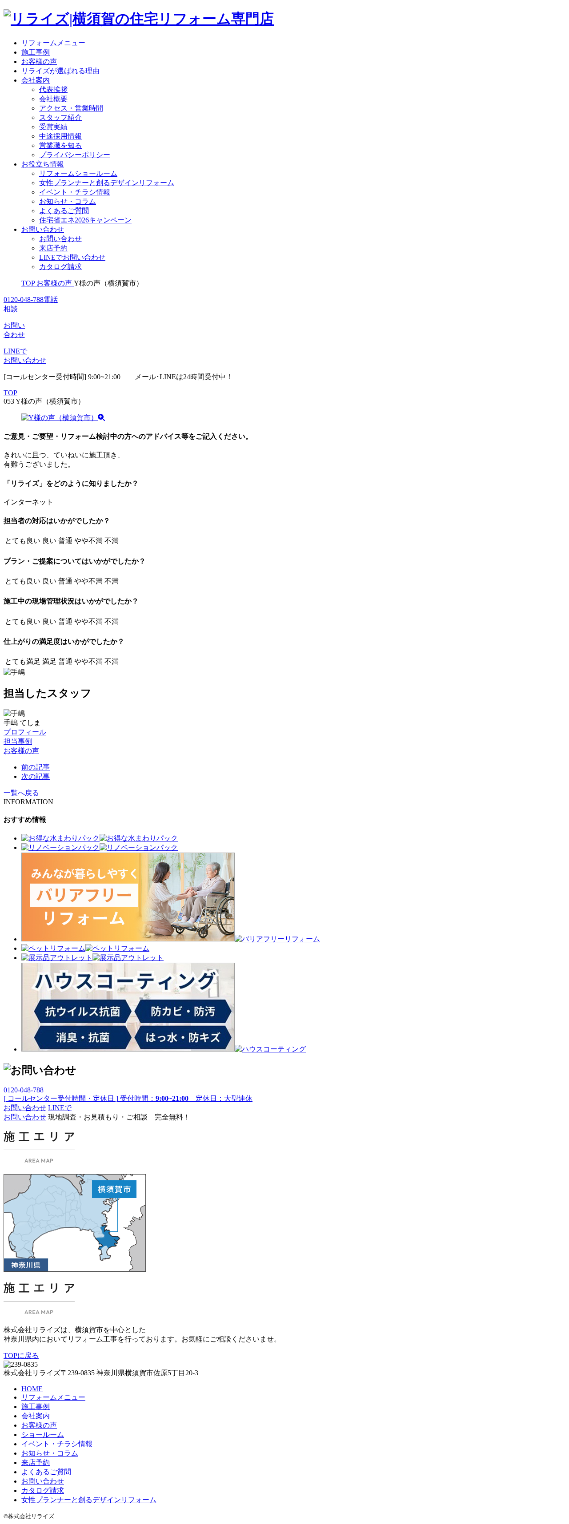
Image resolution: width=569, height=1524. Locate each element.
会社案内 (35, 80)
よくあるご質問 (64, 210)
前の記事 (35, 767)
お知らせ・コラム (67, 201)
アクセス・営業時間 (71, 108)
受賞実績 (53, 127)
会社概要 (53, 99)
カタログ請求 (60, 266)
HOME (32, 1389)
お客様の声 (39, 61)
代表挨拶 (53, 89)
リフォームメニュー (53, 43)
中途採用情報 (60, 136)
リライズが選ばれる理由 (60, 71)
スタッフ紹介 (60, 117)
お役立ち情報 (42, 164)
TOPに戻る (21, 1355)
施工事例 (35, 52)
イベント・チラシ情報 (74, 192)
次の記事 (35, 776)
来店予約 (53, 248)
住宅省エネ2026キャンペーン (85, 220)
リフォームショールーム (78, 173)
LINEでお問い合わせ (72, 257)
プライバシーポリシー (74, 155)
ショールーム (42, 1434)
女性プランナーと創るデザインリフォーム (106, 183)
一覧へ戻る (21, 793)
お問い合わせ (42, 229)
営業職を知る (60, 145)
